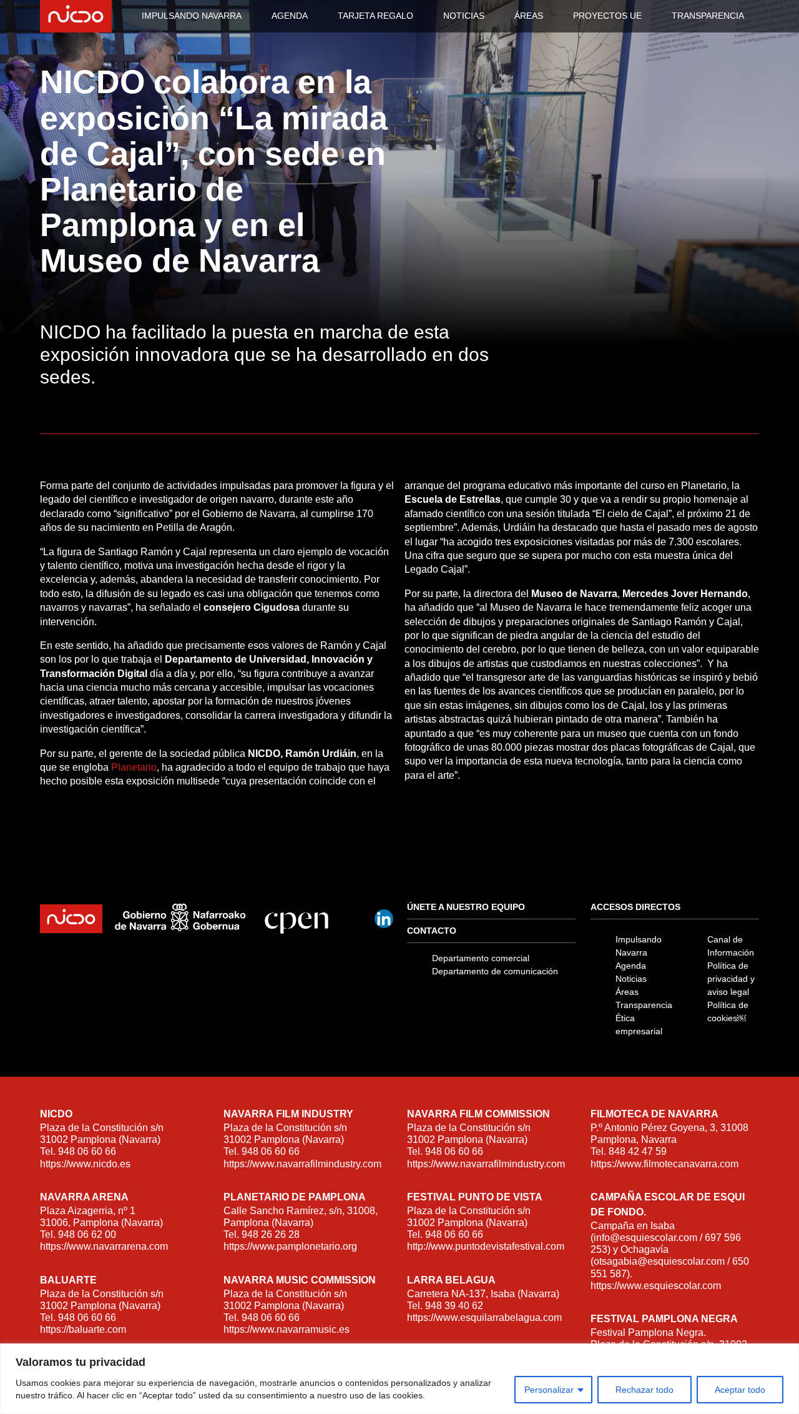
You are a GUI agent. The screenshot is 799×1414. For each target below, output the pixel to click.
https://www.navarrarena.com (104, 1246)
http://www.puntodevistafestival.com (485, 1246)
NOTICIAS (463, 16)
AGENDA (290, 16)
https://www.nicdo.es (85, 1164)
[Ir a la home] (79, 16)
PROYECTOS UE (607, 16)
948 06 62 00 (87, 1234)
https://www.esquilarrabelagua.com (484, 1317)
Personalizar (549, 1390)
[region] (399, 1378)
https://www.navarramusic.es (286, 1329)
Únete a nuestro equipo (466, 907)
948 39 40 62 (454, 1305)
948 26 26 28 (271, 1234)
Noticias (631, 979)
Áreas (627, 992)
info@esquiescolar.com (645, 1237)
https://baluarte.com (83, 1329)
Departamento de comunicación (495, 971)
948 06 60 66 (87, 1151)
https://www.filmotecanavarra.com (664, 1164)
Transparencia (643, 1005)
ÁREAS (528, 16)
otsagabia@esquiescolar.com (659, 1261)
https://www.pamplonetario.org (290, 1246)
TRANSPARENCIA (708, 16)
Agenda (630, 966)
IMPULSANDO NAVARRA (192, 16)
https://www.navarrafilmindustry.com (302, 1164)
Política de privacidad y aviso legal (731, 979)
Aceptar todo (740, 1390)
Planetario (134, 767)
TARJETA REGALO (375, 16)
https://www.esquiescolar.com (656, 1285)
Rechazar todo (644, 1390)
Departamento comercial (480, 958)
